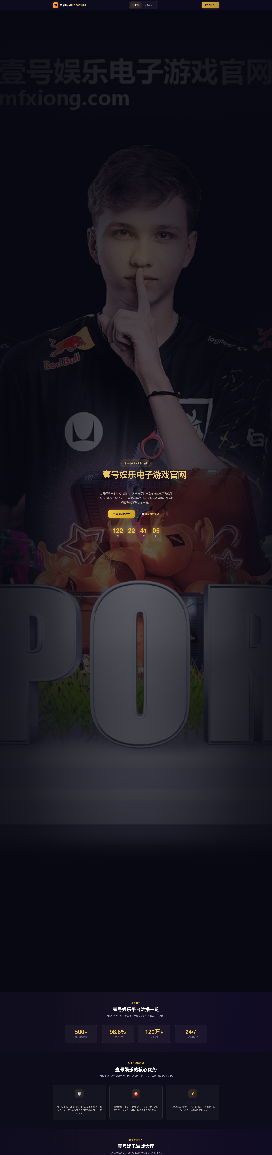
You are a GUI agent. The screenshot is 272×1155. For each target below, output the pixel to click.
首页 (137, 5)
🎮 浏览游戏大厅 (121, 513)
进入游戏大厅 (210, 5)
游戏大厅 (151, 5)
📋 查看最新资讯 (150, 513)
